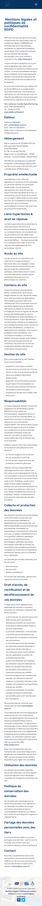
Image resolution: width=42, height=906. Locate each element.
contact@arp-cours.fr (18, 125)
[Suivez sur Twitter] (23, 900)
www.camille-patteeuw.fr (14, 112)
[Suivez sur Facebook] (19, 900)
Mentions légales (12, 891)
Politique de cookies (28, 891)
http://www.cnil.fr (25, 59)
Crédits (11, 894)
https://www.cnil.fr (11, 745)
